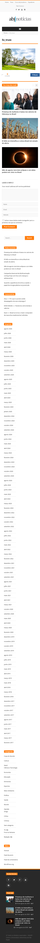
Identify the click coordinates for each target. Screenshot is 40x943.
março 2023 (8, 503)
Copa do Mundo (9, 756)
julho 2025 (7, 384)
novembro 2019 (9, 641)
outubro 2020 (8, 609)
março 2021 (8, 605)
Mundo (6, 805)
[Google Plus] (19, 879)
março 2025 (8, 402)
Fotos (11, 2)
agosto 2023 (8, 480)
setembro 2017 (9, 715)
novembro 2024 (9, 421)
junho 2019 (7, 664)
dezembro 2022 (9, 513)
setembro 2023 (9, 476)
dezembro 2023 (9, 462)
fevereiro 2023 (8, 508)
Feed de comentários (11, 860)
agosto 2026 (8, 329)
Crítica (6, 816)
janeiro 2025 (8, 411)
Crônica (6, 821)
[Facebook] (16, 10)
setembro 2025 (9, 375)
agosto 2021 (8, 582)
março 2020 (8, 628)
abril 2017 (7, 733)
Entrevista (7, 782)
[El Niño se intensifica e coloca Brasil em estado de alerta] (10, 910)
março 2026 (8, 352)
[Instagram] (24, 10)
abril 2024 (7, 448)
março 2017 (8, 738)
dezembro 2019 (9, 637)
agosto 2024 (8, 434)
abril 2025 (7, 398)
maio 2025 (7, 393)
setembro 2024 (9, 430)
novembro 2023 (9, 467)
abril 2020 (7, 623)
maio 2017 (7, 729)
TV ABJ (6, 830)
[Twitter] (19, 10)
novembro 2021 (9, 568)
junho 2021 (7, 591)
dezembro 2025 (9, 361)
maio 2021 (7, 595)
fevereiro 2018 (8, 697)
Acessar (6, 850)
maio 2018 (7, 683)
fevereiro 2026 (8, 356)
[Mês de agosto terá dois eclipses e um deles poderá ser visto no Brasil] (10, 921)
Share (35, 75)
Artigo (6, 812)
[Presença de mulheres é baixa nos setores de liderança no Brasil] (10, 899)
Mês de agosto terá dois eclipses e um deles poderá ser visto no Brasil (18, 171)
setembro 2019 (9, 651)
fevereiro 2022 (8, 559)
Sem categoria (8, 825)
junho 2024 (7, 439)
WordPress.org (9, 864)
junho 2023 (7, 490)
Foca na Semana (9, 832)
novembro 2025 (9, 366)
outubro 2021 (8, 572)
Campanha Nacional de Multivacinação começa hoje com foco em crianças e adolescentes (17, 275)
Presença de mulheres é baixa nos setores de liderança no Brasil (24, 899)
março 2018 (8, 692)
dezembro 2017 (9, 701)
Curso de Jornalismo (20, 2)
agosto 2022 (8, 531)
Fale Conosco (20, 6)
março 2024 (8, 453)
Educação (7, 777)
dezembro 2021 (9, 563)
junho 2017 (7, 724)
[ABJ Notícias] (20, 19)
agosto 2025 (8, 379)
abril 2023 (7, 499)
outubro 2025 (8, 370)
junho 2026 (7, 338)
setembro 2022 (9, 526)
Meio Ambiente (9, 791)
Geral (5, 765)
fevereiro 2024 (8, 457)
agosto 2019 (8, 655)
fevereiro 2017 (8, 743)
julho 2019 (7, 660)
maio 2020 (7, 618)
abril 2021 (7, 600)
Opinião (6, 809)
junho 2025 (7, 389)
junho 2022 (7, 540)
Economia (7, 772)
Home (7, 2)
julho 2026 (7, 333)
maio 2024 (7, 444)
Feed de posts (8, 855)
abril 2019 (7, 674)
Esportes (7, 786)
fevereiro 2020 (8, 632)
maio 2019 (7, 669)
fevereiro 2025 (8, 407)
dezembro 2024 (9, 416)
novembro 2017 (9, 706)
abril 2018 (7, 687)
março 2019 (8, 678)
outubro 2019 (8, 646)
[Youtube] (22, 10)
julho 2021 (7, 586)
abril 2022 (7, 549)
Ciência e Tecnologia (10, 768)
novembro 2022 (9, 517)
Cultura (6, 761)
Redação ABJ (8, 837)
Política (6, 795)
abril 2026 (7, 347)
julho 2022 (7, 536)
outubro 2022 (8, 522)
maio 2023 (7, 494)
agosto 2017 (8, 720)
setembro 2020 (9, 614)
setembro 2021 (9, 577)
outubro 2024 (8, 425)
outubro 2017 (8, 710)
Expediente (31, 2)
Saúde (6, 800)
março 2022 (8, 554)
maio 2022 (7, 545)
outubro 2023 (8, 471)
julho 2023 (7, 485)
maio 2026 (7, 343)
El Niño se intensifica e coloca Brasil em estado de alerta (24, 910)
